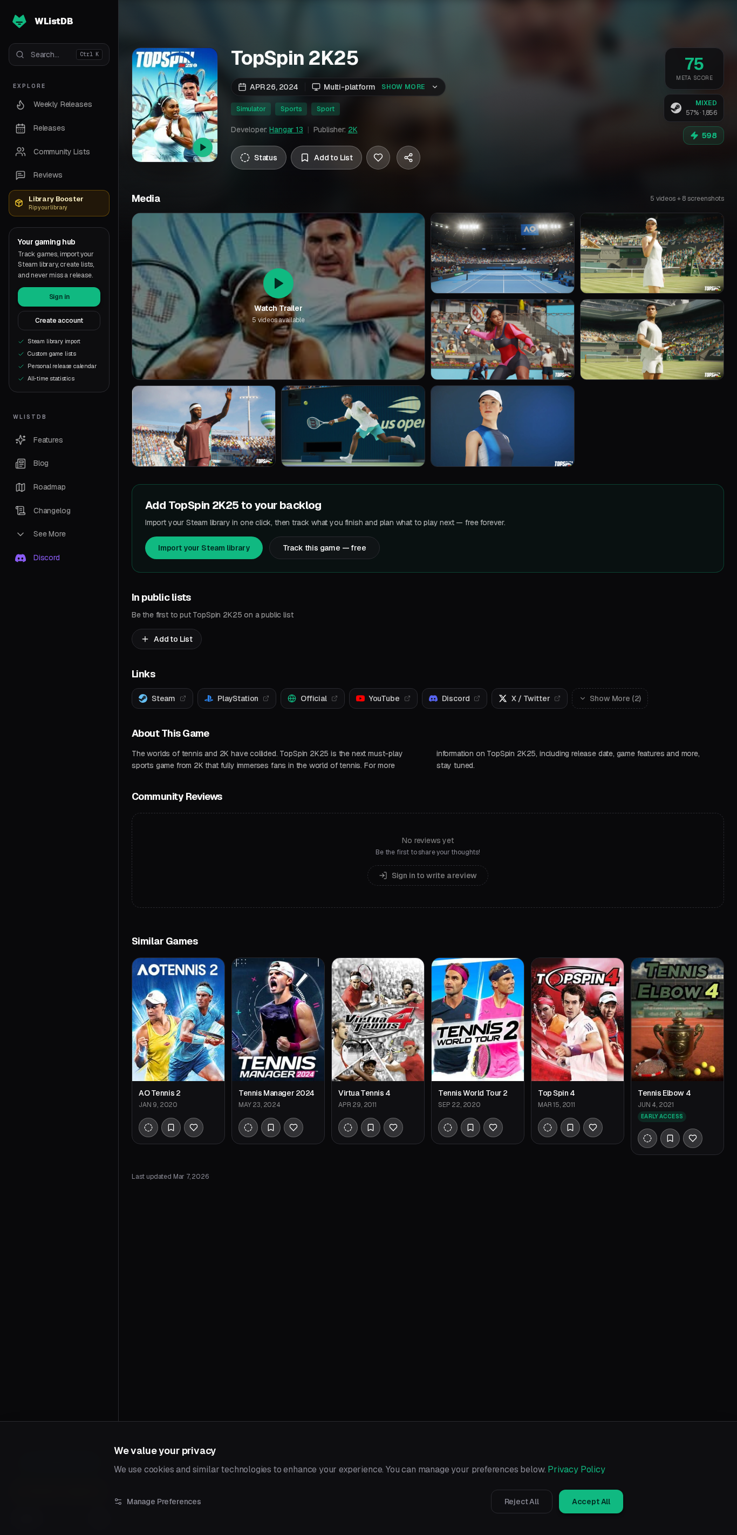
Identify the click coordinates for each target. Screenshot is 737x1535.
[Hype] (378, 157)
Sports (291, 109)
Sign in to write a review (434, 875)
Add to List (173, 639)
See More (49, 534)
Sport (325, 109)
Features (48, 440)
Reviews (48, 175)
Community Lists (61, 152)
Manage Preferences (164, 1501)
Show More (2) (615, 698)
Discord (46, 557)
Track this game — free (324, 548)
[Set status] (148, 1127)
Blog (41, 463)
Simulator (250, 109)
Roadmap (49, 487)
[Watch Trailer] (175, 104)
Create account (59, 320)
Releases (49, 128)
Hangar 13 (286, 129)
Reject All (521, 1501)
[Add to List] (171, 1127)
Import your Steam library (204, 548)
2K (353, 129)
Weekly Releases (62, 104)
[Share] (408, 157)
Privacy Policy (576, 1469)
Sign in (59, 297)
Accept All (591, 1501)
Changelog (51, 510)
